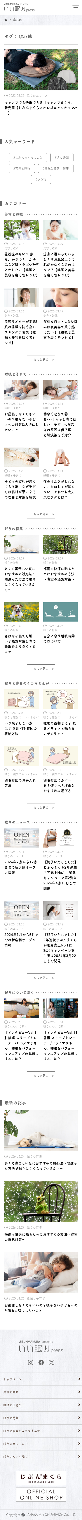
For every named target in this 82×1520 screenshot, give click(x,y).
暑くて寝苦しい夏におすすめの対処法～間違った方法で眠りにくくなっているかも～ (20, 579)
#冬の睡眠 (62, 157)
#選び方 (41, 179)
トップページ (12, 1379)
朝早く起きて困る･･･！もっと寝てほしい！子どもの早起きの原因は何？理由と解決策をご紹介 (59, 424)
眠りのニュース (13, 1443)
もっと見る (41, 359)
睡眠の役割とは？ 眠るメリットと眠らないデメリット (59, 728)
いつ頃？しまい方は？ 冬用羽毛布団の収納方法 (20, 728)
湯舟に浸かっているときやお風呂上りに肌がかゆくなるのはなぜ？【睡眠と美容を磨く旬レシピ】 (59, 264)
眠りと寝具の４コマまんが (21, 1430)
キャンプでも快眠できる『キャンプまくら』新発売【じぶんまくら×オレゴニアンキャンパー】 (41, 108)
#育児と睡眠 (21, 168)
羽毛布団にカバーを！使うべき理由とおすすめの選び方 (59, 785)
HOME (5, 19)
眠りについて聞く (15, 1456)
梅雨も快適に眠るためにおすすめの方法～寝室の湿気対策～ (59, 574)
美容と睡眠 (11, 1392)
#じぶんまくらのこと (28, 157)
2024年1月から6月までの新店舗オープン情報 (21, 940)
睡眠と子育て (12, 1405)
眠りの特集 (11, 1418)
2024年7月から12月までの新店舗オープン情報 (20, 867)
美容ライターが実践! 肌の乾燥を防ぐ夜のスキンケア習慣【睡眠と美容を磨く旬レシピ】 (20, 332)
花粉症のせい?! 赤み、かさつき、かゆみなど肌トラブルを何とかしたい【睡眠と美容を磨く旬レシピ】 (21, 264)
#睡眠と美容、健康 (56, 168)
